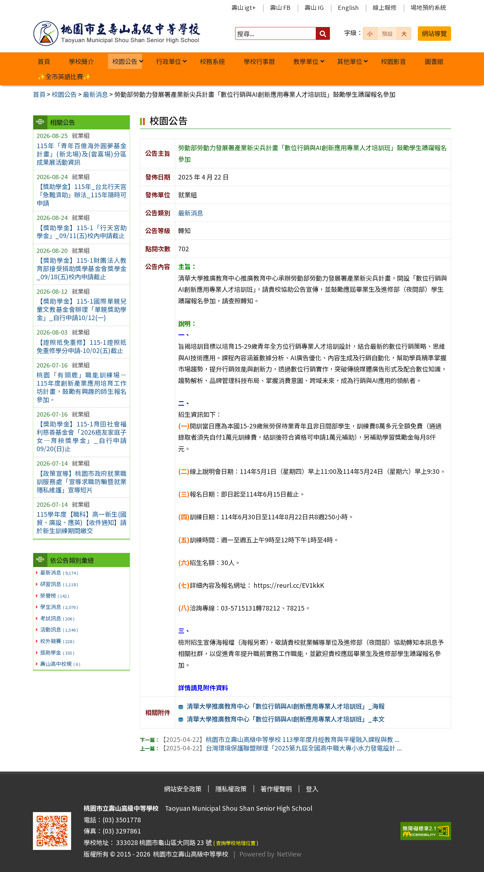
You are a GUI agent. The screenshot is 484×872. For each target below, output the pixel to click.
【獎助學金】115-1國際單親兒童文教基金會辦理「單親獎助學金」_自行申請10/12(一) (81, 309)
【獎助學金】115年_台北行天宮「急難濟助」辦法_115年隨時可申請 (81, 194)
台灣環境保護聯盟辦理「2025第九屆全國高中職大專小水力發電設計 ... (281, 747)
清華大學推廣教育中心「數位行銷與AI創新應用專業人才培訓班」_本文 (286, 718)
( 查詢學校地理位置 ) (235, 842)
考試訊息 (57, 618)
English (348, 7)
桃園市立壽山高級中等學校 (189, 853)
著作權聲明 (276, 788)
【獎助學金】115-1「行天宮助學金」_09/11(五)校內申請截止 (81, 231)
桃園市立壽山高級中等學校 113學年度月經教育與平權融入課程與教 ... (279, 739)
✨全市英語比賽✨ (64, 76)
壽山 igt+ (243, 7)
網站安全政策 (183, 788)
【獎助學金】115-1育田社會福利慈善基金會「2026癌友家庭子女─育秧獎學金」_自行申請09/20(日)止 (81, 436)
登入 (312, 788)
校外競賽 (57, 641)
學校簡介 (81, 61)
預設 (387, 34)
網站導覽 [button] (434, 33)
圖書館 (434, 61)
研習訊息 (59, 584)
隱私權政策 (231, 788)
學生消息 (59, 607)
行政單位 (168, 61)
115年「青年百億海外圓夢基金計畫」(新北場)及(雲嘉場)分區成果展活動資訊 (81, 154)
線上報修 (384, 7)
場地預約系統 (428, 7)
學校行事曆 (259, 61)
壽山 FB (280, 7)
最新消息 (59, 572)
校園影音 (393, 61)
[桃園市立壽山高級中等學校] (116, 33)
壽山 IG (314, 7)
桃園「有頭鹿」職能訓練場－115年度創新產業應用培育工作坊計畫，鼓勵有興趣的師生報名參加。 (81, 387)
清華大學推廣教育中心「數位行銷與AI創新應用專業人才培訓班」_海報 (286, 706)
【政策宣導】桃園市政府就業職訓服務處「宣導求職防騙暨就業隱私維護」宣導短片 (81, 481)
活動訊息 (59, 629)
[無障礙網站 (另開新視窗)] (425, 831)
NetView (289, 853)
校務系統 (212, 61)
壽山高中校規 (60, 664)
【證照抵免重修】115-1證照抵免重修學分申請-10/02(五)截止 (81, 346)
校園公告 (124, 61)
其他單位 (349, 61)
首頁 (44, 61)
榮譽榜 (54, 595)
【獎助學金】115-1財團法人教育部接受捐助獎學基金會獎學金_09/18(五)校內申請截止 (81, 268)
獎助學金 (57, 652)
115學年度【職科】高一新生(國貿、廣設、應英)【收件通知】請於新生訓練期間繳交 (81, 522)
